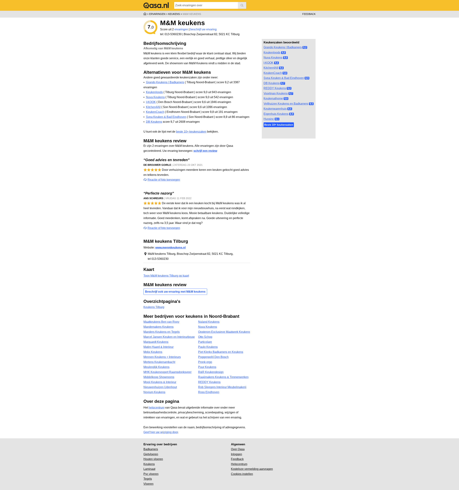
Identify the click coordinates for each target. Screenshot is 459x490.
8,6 (289, 108)
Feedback (309, 14)
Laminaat (149, 468)
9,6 (276, 63)
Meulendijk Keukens (156, 367)
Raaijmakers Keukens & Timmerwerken (223, 377)
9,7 (282, 83)
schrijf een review (205, 150)
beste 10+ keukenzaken (191, 131)
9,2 (304, 47)
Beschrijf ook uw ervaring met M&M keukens (175, 291)
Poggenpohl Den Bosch (213, 356)
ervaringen (181, 29)
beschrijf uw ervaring (203, 29)
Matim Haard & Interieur (158, 346)
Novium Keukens (154, 392)
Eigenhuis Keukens (276, 113)
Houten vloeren (153, 459)
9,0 (283, 52)
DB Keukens (272, 83)
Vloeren (148, 483)
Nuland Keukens (208, 321)
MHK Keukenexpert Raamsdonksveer (167, 372)
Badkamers (150, 449)
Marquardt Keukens (155, 341)
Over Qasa (238, 449)
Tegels (147, 478)
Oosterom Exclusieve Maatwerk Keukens (224, 331)
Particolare (205, 341)
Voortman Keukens (276, 93)
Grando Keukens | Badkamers (283, 47)
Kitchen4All (271, 67)
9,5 (311, 103)
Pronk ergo (205, 362)
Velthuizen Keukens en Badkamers (286, 103)
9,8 (285, 73)
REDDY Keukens (275, 88)
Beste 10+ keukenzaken (278, 124)
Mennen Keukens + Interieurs (162, 356)
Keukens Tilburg (153, 307)
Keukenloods (272, 52)
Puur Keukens (207, 367)
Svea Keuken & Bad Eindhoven (284, 77)
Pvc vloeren (150, 473)
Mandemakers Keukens (158, 326)
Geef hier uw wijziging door (160, 432)
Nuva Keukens (273, 57)
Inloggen (236, 454)
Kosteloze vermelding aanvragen (252, 468)
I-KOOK (268, 62)
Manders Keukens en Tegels (161, 331)
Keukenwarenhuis (275, 108)
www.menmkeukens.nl (170, 247)
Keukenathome (273, 98)
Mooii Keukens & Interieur (159, 382)
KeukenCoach (273, 72)
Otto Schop (205, 336)
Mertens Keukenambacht (159, 362)
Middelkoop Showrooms (158, 377)
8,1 (277, 119)
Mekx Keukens (152, 351)
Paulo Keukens (208, 346)
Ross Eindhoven (208, 392)
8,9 (307, 78)
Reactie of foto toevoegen (164, 179)
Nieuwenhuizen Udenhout (160, 387)
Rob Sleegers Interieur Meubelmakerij (222, 387)
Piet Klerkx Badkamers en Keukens (220, 351)
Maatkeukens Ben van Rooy (161, 321)
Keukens (149, 464)
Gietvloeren (150, 454)
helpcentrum (156, 407)
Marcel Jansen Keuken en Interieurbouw (169, 336)
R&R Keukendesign (211, 372)
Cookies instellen (242, 473)
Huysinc (269, 118)
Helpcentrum (239, 464)
